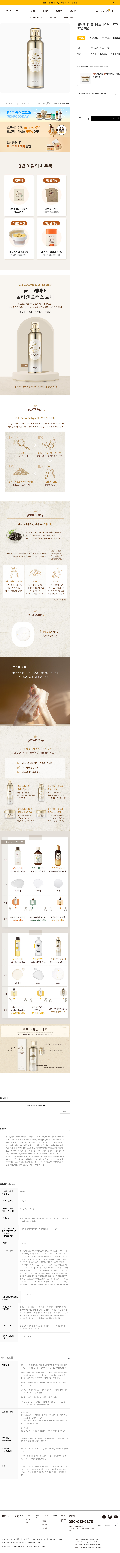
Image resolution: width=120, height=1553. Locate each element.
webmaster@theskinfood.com (89, 1539)
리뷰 (25, 103)
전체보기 (65, 1112)
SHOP (33, 11)
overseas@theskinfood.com (92, 1547)
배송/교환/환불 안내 (61, 103)
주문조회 (28, 1516)
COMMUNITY (36, 17)
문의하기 (28, 1519)
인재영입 (44, 1528)
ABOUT (53, 17)
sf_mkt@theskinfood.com (92, 1545)
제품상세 (9, 103)
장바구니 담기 (87, 118)
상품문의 (43, 103)
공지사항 (44, 1524)
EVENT (59, 11)
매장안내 (44, 1521)
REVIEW (72, 11)
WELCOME (68, 17)
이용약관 (62, 1516)
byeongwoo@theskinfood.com (92, 1542)
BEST (45, 11)
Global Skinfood (103, 1525)
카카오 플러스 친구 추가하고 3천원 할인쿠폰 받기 (60, 3)
